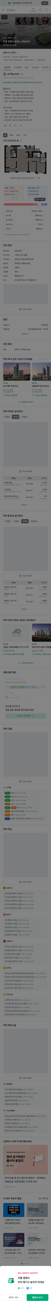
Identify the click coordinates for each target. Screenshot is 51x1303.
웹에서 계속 (13, 1297)
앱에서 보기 (37, 1297)
